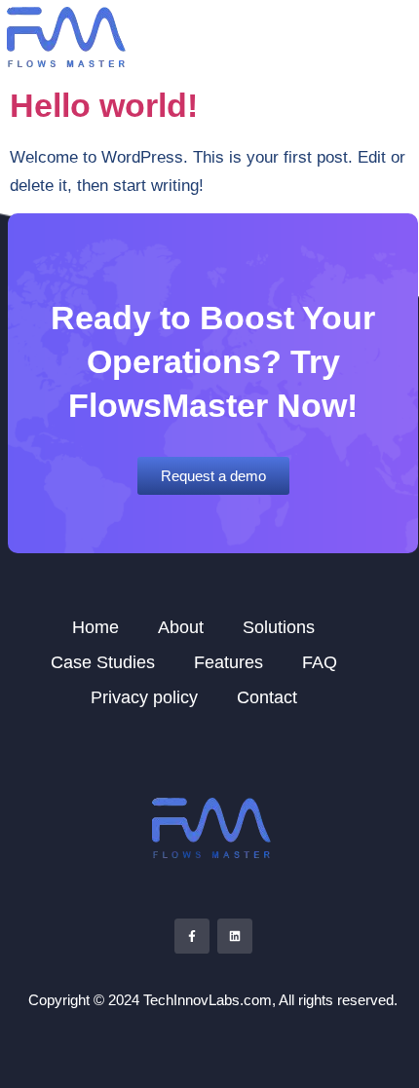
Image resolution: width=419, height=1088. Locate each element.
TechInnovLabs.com (207, 1000)
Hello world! (104, 105)
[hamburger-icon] (397, 38)
